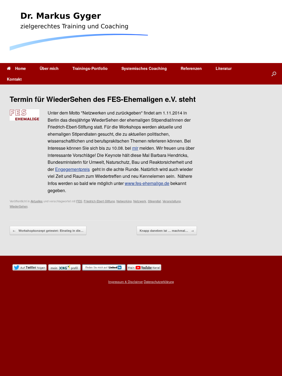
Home (20, 68)
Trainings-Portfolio (90, 68)
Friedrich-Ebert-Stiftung (99, 201)
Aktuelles (37, 201)
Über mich (49, 68)
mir (135, 148)
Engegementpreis (72, 169)
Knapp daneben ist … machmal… (167, 230)
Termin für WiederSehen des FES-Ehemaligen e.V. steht (103, 99)
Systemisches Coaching (144, 68)
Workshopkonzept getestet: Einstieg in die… (48, 230)
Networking (124, 201)
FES (79, 201)
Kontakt (14, 79)
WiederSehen (19, 206)
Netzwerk (139, 201)
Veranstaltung (171, 201)
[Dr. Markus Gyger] (79, 31)
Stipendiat (154, 201)
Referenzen (191, 68)
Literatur (224, 68)
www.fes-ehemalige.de (147, 183)
